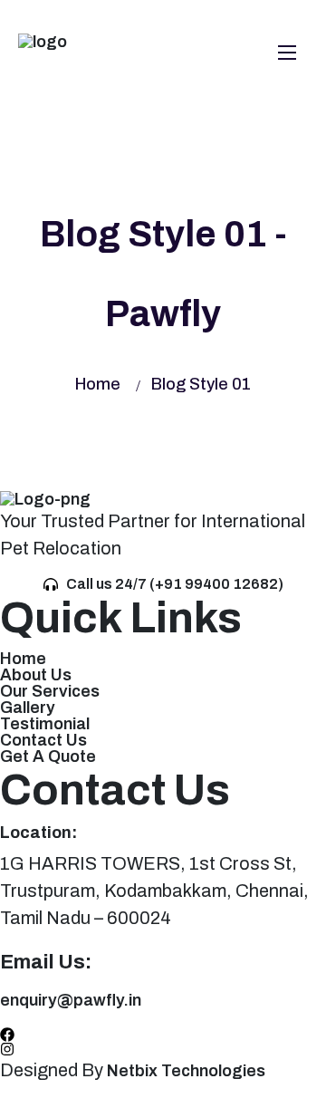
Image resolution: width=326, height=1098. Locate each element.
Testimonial (45, 724)
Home (97, 384)
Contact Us (43, 740)
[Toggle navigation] (285, 51)
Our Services (50, 691)
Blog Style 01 (201, 384)
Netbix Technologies (188, 1071)
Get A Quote (48, 756)
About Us (36, 675)
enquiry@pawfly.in (70, 1000)
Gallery (27, 707)
